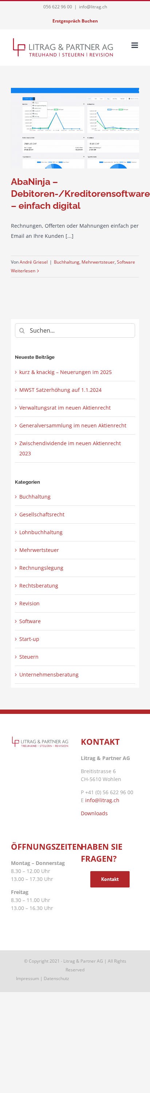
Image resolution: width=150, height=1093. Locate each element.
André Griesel (34, 262)
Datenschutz (56, 978)
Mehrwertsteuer (98, 262)
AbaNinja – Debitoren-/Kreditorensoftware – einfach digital (80, 193)
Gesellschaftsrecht (41, 514)
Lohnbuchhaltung (41, 532)
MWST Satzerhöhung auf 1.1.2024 (60, 389)
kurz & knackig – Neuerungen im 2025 (65, 372)
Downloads (94, 813)
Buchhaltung (66, 262)
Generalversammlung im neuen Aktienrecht (72, 425)
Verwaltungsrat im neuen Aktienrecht (65, 407)
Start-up (29, 638)
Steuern (29, 656)
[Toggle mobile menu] (135, 45)
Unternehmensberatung (49, 674)
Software (126, 262)
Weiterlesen (23, 271)
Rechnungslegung (41, 567)
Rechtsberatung (38, 585)
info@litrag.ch (93, 7)
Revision (29, 603)
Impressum (27, 978)
